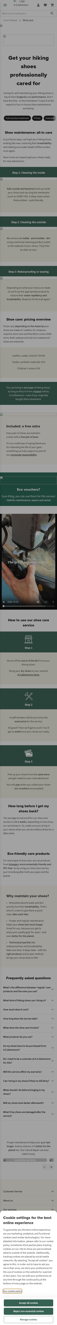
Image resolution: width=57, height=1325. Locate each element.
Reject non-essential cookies (28, 1311)
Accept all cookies (28, 1303)
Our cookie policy (12, 1291)
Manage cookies (28, 1319)
